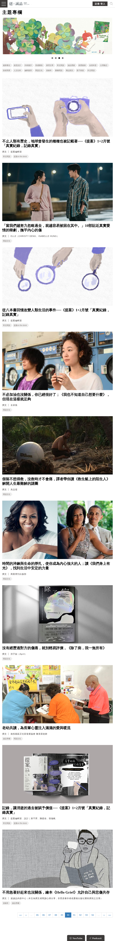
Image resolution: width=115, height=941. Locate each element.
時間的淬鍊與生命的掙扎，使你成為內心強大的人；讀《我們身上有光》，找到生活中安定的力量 (56, 566)
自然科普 (92, 65)
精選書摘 (82, 65)
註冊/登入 (100, 4)
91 (74, 915)
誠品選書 (71, 65)
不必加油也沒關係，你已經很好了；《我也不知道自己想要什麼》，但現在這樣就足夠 (56, 397)
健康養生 (6, 65)
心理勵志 (103, 65)
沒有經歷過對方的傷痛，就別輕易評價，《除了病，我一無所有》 (54, 648)
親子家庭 (80, 70)
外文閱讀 (91, 70)
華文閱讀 (60, 65)
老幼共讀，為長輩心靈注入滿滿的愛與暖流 (36, 728)
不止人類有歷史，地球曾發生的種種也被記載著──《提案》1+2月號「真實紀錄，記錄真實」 (56, 143)
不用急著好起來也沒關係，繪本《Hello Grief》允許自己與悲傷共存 (56, 892)
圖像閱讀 (58, 70)
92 (80, 915)
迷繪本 (49, 70)
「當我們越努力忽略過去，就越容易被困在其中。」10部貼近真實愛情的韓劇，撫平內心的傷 (56, 228)
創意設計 (17, 65)
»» (109, 915)
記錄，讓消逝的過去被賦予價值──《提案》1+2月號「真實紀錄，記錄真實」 (56, 810)
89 (62, 915)
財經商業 (6, 70)
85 (37, 915)
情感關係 (39, 65)
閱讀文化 (39, 70)
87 (50, 915)
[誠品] (19, 3)
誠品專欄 (6, 739)
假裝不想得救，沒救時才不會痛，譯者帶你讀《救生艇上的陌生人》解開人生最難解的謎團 (56, 481)
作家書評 (28, 65)
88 (56, 915)
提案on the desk (20, 156)
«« (20, 915)
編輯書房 (28, 70)
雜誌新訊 (69, 70)
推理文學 (49, 65)
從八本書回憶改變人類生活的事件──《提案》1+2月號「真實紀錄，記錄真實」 (56, 312)
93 (86, 915)
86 (43, 915)
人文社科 (17, 70)
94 (92, 915)
